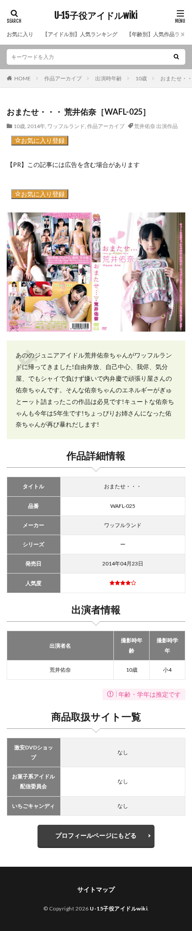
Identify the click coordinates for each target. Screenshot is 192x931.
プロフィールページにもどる (96, 835)
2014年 (36, 126)
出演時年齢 (108, 78)
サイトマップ (96, 889)
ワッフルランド (66, 126)
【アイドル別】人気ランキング (79, 34)
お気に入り (20, 34)
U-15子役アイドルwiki (96, 15)
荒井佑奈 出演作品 (156, 126)
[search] (176, 57)
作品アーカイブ (63, 78)
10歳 (141, 78)
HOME (22, 78)
